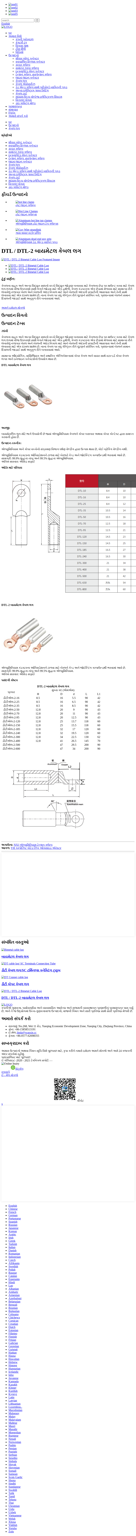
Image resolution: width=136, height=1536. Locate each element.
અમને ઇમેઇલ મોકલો (13, 307)
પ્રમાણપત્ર (15, 106)
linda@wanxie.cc (26, 1032)
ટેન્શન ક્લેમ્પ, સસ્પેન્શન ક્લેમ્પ (34, 74)
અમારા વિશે (15, 36)
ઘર (10, 32)
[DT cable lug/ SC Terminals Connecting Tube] (28, 963)
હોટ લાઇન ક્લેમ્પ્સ (26, 214)
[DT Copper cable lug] (14, 977)
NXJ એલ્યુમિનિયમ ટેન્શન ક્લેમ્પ (33, 844)
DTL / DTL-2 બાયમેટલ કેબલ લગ (25, 998)
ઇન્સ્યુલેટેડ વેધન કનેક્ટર (30, 71)
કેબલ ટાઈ (21, 93)
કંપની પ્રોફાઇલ (24, 39)
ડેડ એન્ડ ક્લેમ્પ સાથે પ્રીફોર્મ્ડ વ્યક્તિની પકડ (41, 87)
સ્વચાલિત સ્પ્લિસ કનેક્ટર (30, 61)
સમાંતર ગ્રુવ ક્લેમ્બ (27, 68)
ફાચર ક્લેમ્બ (23, 64)
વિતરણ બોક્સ (24, 99)
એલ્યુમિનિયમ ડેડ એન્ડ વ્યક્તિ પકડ (37, 242)
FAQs (11, 112)
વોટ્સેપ (19, 1068)
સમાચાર (13, 109)
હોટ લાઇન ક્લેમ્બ (26, 205)
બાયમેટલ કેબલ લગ (15, 956)
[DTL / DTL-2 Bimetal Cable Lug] (21, 991)
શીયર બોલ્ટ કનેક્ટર (27, 58)
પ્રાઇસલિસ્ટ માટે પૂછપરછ (15, 1057)
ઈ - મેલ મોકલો (9, 1075)
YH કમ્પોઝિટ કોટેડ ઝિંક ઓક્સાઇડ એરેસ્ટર (36, 848)
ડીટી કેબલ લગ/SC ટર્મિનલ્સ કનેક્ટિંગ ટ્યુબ (30, 970)
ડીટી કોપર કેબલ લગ (15, 984)
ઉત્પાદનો (13, 55)
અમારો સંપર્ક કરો (18, 115)
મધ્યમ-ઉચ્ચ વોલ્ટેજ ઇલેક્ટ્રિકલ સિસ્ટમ (39, 96)
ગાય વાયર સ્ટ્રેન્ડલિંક (28, 232)
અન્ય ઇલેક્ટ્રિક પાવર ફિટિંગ (32, 90)
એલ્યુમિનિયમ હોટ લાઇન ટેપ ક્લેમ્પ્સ (37, 223)
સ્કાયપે (5, 1071)
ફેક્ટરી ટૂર (21, 42)
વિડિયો (19, 52)
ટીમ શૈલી (21, 48)
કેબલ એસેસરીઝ (25, 84)
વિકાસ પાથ (22, 45)
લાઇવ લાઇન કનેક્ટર (27, 77)
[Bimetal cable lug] (12, 949)
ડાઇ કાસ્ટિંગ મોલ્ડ (26, 103)
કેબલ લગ (21, 80)
